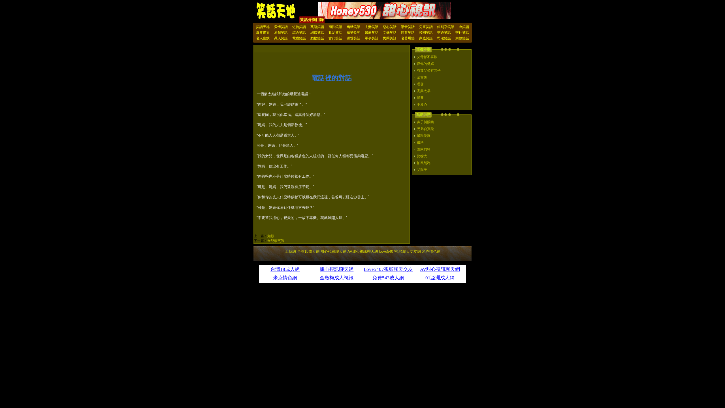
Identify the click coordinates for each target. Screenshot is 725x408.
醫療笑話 (371, 33)
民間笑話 (389, 38)
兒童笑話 (426, 27)
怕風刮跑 (423, 163)
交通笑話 (444, 33)
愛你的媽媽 (425, 64)
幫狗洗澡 (423, 136)
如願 (270, 236)
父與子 (422, 170)
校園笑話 (426, 33)
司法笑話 (444, 38)
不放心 (422, 105)
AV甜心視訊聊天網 (362, 251)
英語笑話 (317, 27)
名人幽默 (263, 38)
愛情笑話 (281, 27)
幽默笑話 (353, 27)
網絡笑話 (317, 33)
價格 (420, 142)
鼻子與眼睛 (425, 122)
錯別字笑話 (445, 27)
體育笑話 (408, 33)
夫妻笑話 (371, 27)
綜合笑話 (299, 33)
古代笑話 (335, 38)
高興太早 (423, 91)
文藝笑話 (389, 33)
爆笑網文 (263, 33)
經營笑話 (353, 38)
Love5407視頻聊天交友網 (400, 251)
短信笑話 (299, 27)
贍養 (420, 98)
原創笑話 (281, 33)
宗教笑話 (462, 38)
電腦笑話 (299, 38)
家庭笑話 (426, 38)
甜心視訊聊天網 (333, 251)
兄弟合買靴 (425, 129)
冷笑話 (464, 27)
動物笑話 (317, 38)
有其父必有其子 (429, 71)
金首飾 (422, 77)
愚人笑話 (281, 38)
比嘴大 (422, 156)
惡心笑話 (389, 27)
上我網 (290, 251)
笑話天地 (263, 27)
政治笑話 (335, 33)
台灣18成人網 (308, 251)
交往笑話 (462, 33)
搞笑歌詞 (353, 33)
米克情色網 (431, 251)
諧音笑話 (408, 27)
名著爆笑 (408, 38)
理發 (420, 84)
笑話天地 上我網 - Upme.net (276, 11)
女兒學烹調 (275, 241)
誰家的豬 (423, 149)
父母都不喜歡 (427, 57)
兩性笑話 (335, 27)
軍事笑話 (371, 38)
